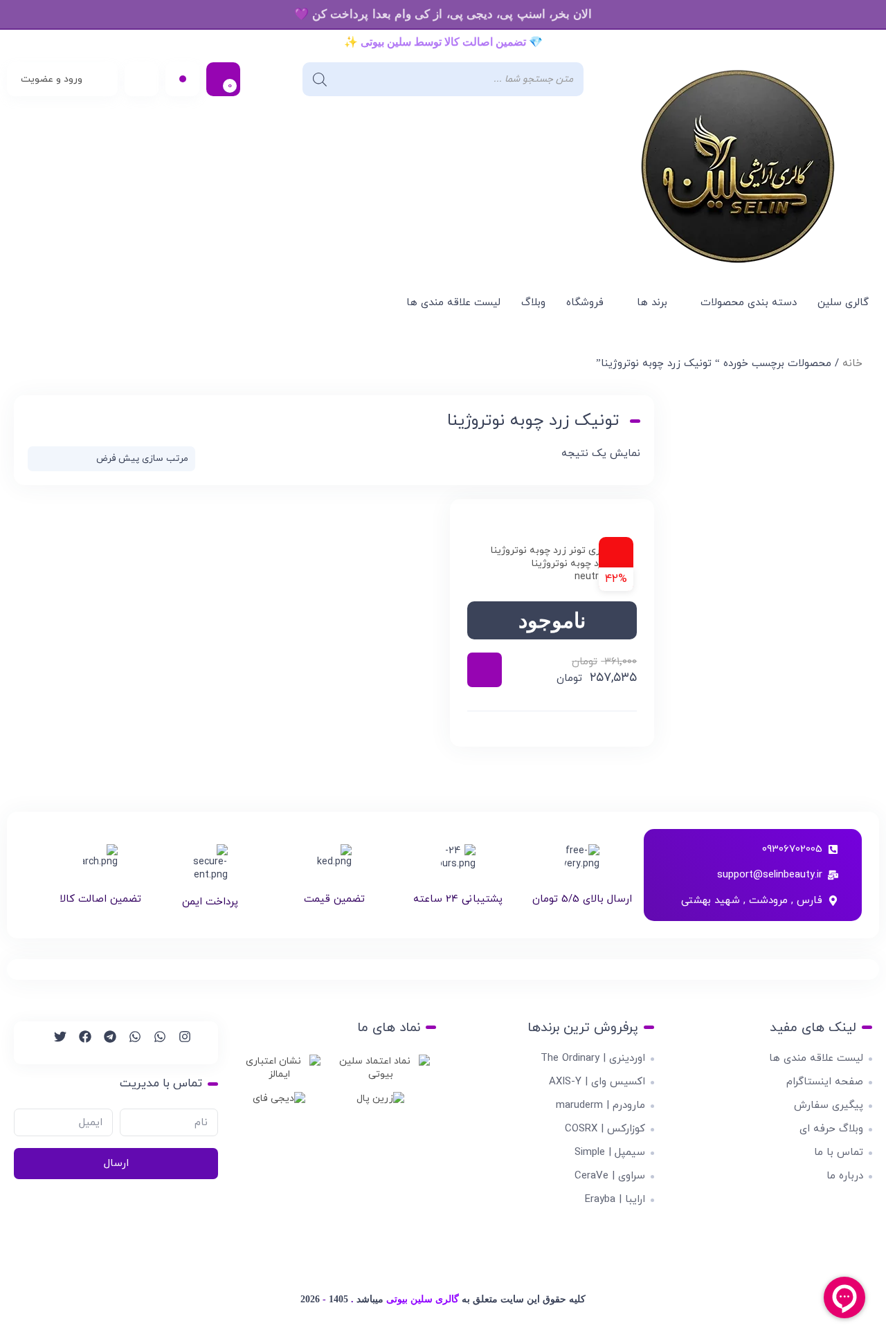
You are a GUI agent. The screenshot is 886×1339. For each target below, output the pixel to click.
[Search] (319, 79)
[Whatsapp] (153, 1042)
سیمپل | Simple (610, 1152)
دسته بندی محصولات (748, 302)
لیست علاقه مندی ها (453, 302)
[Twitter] (54, 1042)
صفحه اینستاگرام (824, 1082)
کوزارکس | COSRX (605, 1129)
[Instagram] (178, 1042)
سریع (552, 729)
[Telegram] (103, 1042)
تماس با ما (838, 1152)
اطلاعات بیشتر (484, 670)
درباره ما (844, 1176)
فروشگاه (585, 302)
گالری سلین (843, 302)
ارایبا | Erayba (615, 1199)
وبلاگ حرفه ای (831, 1129)
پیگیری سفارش (828, 1105)
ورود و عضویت (51, 79)
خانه (852, 363)
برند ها (652, 302)
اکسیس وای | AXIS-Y (597, 1082)
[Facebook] (78, 1042)
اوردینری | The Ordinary (593, 1058)
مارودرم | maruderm (600, 1105)
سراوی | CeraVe (610, 1176)
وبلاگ (533, 302)
